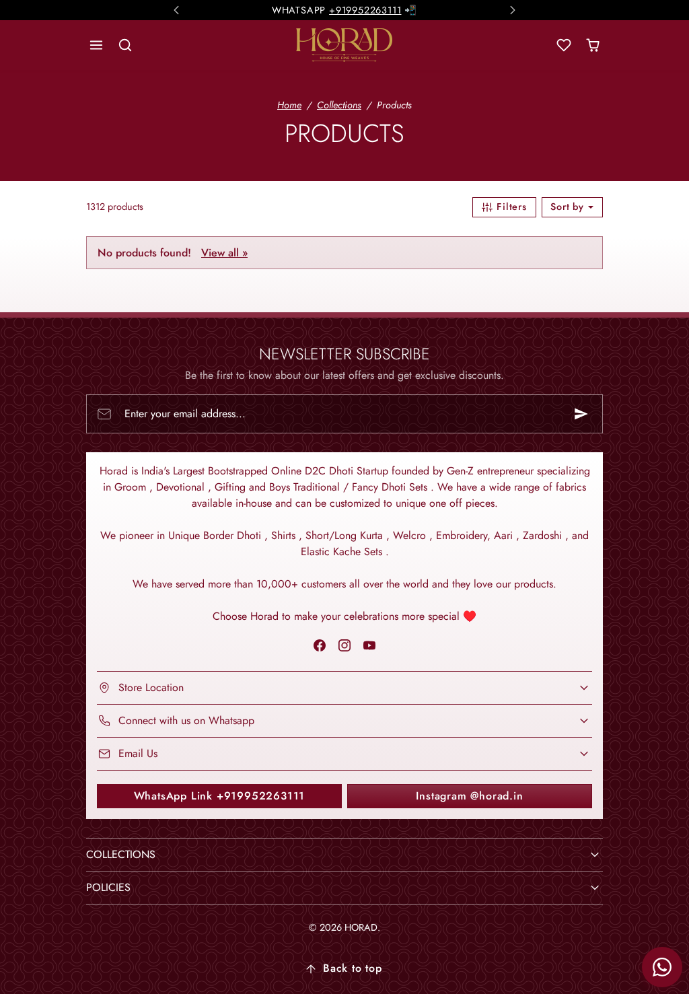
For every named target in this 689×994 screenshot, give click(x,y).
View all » (224, 252)
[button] (96, 45)
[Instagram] (344, 645)
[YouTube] (369, 645)
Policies (108, 887)
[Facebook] (319, 645)
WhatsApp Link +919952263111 (219, 796)
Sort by (568, 206)
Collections (339, 105)
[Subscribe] (581, 414)
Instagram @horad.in (469, 796)
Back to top (352, 968)
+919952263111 (365, 8)
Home (289, 105)
